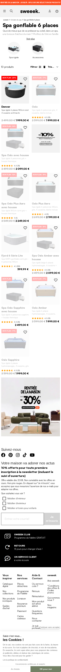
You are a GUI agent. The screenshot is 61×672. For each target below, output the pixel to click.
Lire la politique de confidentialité (15, 660)
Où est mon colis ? (38, 584)
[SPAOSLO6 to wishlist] (55, 79)
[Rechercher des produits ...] (11, 11)
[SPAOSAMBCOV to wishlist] (55, 228)
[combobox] (53, 67)
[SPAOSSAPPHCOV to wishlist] (25, 280)
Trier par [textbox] (52, 66)
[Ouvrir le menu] (4, 11)
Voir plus (30, 38)
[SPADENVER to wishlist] (25, 79)
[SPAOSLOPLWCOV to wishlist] (25, 176)
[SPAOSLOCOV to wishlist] (25, 127)
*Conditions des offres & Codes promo (53, 589)
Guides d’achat (6, 607)
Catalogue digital (8, 584)
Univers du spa (16, 20)
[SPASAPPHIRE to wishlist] (25, 332)
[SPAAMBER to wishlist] (55, 280)
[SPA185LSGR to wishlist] (25, 228)
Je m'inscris (52, 519)
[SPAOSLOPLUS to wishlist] (55, 176)
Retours (36, 591)
